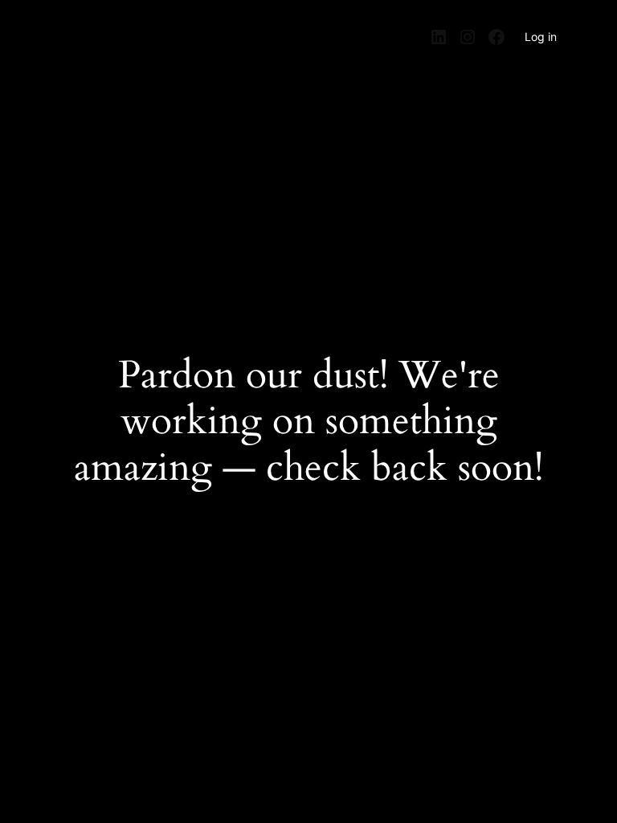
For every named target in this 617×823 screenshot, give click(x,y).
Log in (541, 36)
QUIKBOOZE (94, 31)
